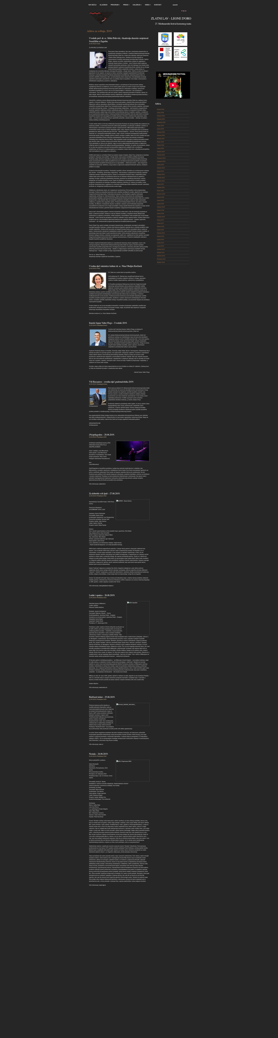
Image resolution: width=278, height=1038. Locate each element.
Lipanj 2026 (160, 112)
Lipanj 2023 (160, 164)
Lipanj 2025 (160, 129)
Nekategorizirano (102, 325)
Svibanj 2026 (161, 116)
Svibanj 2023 (161, 168)
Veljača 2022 (161, 181)
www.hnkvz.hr (103, 687)
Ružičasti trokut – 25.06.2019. (102, 696)
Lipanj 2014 (160, 243)
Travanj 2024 (161, 155)
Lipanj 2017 (160, 223)
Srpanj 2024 (160, 145)
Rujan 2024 (160, 142)
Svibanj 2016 (161, 233)
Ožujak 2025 (160, 138)
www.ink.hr (102, 484)
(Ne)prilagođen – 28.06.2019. (102, 434)
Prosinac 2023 (161, 158)
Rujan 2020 (160, 190)
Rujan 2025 (160, 125)
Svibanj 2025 (161, 132)
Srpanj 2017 (160, 220)
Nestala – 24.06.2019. (98, 753)
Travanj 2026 (161, 119)
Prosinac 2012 (161, 259)
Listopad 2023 (161, 161)
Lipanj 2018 (160, 213)
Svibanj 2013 (161, 249)
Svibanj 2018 (161, 217)
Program (115, 5)
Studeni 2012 (161, 262)
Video (148, 5)
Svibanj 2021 (161, 187)
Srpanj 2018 (160, 210)
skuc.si (101, 744)
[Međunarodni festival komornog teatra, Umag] (103, 19)
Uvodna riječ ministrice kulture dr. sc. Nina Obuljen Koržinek (115, 266)
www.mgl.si (102, 885)
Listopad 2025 (161, 122)
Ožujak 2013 (160, 252)
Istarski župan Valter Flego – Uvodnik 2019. (108, 322)
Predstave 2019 (101, 437)
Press (126, 5)
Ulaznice (103, 5)
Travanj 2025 (161, 135)
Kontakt (157, 5)
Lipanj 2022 (160, 171)
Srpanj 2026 (160, 109)
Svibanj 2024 (161, 151)
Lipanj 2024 (160, 148)
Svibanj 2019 (161, 207)
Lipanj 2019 (160, 203)
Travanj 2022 (161, 177)
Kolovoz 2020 (161, 194)
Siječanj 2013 (161, 256)
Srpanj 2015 (160, 236)
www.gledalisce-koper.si (106, 585)
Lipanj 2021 (160, 184)
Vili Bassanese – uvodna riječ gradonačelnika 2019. (111, 381)
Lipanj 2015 (160, 239)
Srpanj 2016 (160, 226)
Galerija (137, 5)
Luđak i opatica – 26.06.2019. (102, 595)
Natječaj (92, 5)
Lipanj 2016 (160, 230)
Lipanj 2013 (160, 246)
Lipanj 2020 (160, 200)
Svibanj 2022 (161, 174)
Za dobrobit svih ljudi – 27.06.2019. (104, 493)
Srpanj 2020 (160, 197)
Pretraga (189, 5)
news (98, 43)
